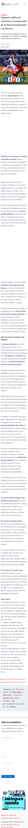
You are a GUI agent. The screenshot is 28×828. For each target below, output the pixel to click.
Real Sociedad (11, 682)
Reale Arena (21, 682)
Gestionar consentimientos (10, 818)
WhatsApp (17, 692)
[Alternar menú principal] (24, 4)
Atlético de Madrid (12, 679)
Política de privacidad (8, 815)
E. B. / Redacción (5, 44)
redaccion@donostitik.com (10, 825)
